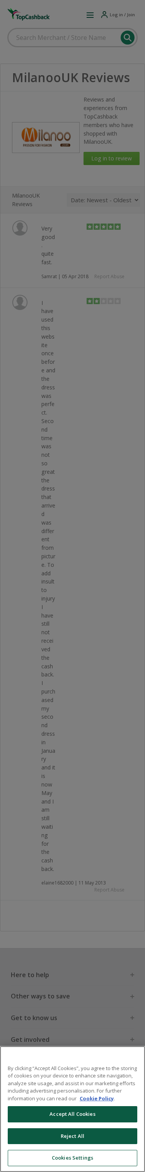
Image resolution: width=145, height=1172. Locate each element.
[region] (72, 1109)
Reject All (72, 1135)
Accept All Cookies (72, 1113)
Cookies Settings (72, 1157)
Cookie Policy (97, 1098)
